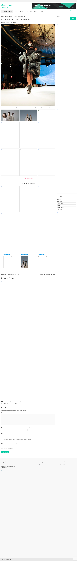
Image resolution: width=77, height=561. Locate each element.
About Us (21, 11)
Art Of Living (59, 201)
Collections (8, 11)
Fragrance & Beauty (60, 207)
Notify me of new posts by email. (7, 448)
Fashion (58, 205)
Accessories (59, 199)
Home (16, 11)
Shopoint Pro (6, 5)
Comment (3, 412)
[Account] (72, 11)
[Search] (75, 1)
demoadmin (14, 22)
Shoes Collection (59, 209)
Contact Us (43, 11)
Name (2, 427)
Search (58, 16)
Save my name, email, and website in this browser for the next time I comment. (17, 439)
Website (2, 433)
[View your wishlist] (75, 11)
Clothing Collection (60, 203)
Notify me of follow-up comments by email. (9, 443)
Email (30, 427)
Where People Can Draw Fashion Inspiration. (11, 401)
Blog (27, 11)
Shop (31, 11)
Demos (35, 11)
